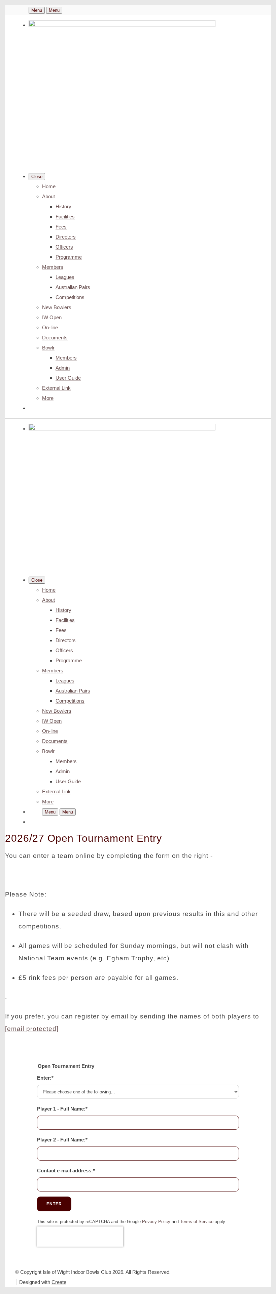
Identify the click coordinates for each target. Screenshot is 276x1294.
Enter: (45, 1078)
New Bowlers (56, 307)
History (63, 206)
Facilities (65, 216)
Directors (66, 237)
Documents (55, 337)
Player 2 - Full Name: (62, 1139)
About (48, 196)
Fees (61, 226)
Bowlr (48, 347)
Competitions (70, 297)
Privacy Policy (156, 1221)
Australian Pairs (73, 287)
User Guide (68, 378)
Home (49, 186)
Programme (69, 257)
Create (58, 1282)
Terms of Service (196, 1221)
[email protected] (32, 1028)
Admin (63, 368)
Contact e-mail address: (66, 1170)
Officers (64, 247)
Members (52, 267)
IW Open (52, 317)
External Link (56, 388)
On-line (50, 327)
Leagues (65, 277)
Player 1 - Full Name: (62, 1109)
